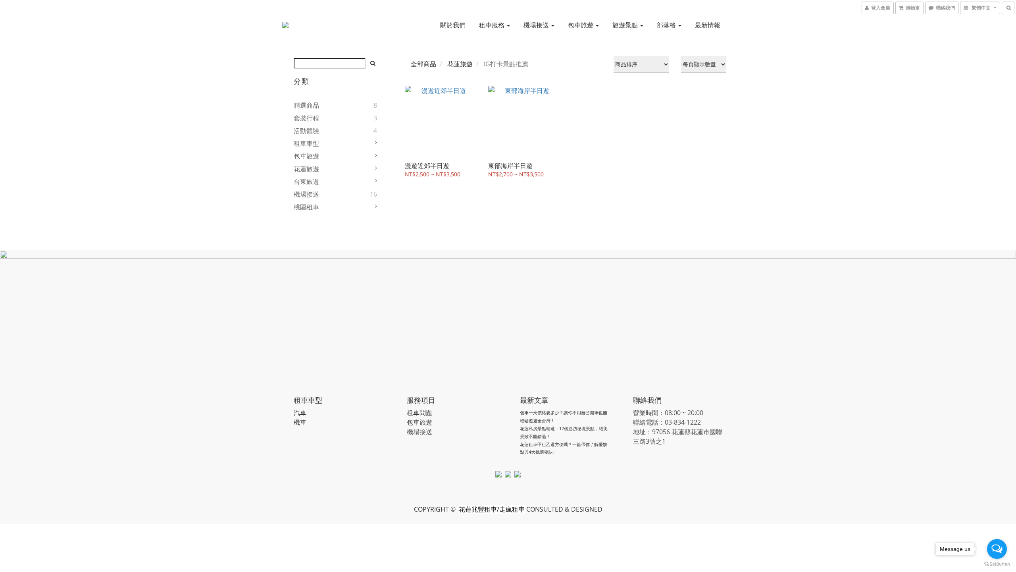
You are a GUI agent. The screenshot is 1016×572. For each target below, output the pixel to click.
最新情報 (707, 25)
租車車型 (306, 143)
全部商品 (423, 64)
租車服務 (492, 25)
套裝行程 (306, 118)
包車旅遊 (581, 25)
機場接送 (536, 25)
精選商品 (306, 105)
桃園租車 (306, 207)
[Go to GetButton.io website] (997, 564)
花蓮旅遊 (306, 168)
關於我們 (453, 25)
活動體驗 (306, 130)
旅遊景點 (625, 25)
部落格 (667, 25)
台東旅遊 (306, 181)
